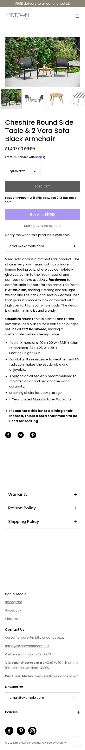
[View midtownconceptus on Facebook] (9, 731)
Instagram (13, 602)
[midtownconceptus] (17, 16)
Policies (11, 712)
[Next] (80, 62)
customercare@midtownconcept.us (34, 637)
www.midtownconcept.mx (56, 676)
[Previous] (5, 62)
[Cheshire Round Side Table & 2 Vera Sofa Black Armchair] (11, 99)
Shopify (61, 742)
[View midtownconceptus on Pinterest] (21, 731)
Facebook (13, 610)
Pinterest (12, 618)
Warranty (18, 494)
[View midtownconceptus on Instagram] (32, 731)
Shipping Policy (23, 521)
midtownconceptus (27, 742)
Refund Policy (22, 508)
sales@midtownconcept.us (27, 646)
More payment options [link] (42, 225)
